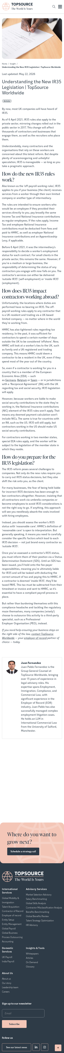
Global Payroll (9, 928)
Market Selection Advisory (39, 894)
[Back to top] (58, 1048)
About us (6, 978)
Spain (34, 380)
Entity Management (11, 923)
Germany (10, 380)
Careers (6, 991)
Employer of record (11, 915)
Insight (13, 63)
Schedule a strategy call (23, 851)
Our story (6, 982)
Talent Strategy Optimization (40, 920)
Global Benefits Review (37, 916)
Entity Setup (8, 919)
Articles (29, 957)
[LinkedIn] (36, 1047)
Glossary (30, 966)
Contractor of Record (12, 910)
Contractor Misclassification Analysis (44, 907)
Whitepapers (32, 953)
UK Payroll (7, 956)
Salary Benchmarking (36, 898)
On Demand (32, 962)
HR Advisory (32, 924)
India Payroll (8, 961)
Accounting (7, 941)
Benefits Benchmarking (37, 911)
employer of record (35, 638)
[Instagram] (44, 1047)
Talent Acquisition (10, 906)
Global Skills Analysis (36, 903)
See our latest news (16, 1047)
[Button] (53, 6)
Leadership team (10, 987)
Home (4, 63)
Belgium (22, 380)
